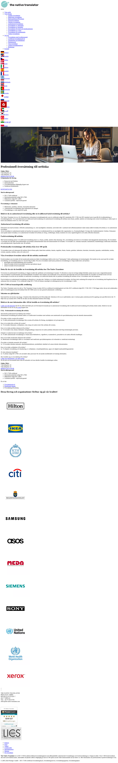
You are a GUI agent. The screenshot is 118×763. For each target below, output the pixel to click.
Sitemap (6, 751)
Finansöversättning (13, 20)
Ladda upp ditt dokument (8, 306)
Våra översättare (13, 44)
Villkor (6, 746)
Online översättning (14, 34)
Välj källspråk (5, 173)
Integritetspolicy (9, 749)
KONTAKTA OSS (6, 189)
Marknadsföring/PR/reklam (16, 19)
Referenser (11, 47)
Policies (6, 743)
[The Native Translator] (20, 7)
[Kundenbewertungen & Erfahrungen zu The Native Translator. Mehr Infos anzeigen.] (9, 726)
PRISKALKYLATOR (7, 176)
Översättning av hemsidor (15, 27)
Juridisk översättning (14, 15)
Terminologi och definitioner (16, 40)
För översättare (8, 752)
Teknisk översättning (14, 22)
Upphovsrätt (8, 748)
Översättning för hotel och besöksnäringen (20, 29)
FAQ (5, 744)
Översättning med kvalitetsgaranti (18, 37)
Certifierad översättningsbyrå (16, 39)
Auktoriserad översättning (15, 24)
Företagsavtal (12, 42)
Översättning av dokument (16, 25)
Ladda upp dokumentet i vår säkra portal (12, 358)
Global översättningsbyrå (15, 45)
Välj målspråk (5, 174)
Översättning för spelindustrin (16, 32)
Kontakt (6, 49)
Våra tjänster (8, 14)
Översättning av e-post (14, 30)
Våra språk (7, 12)
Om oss (6, 35)
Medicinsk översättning (15, 17)
